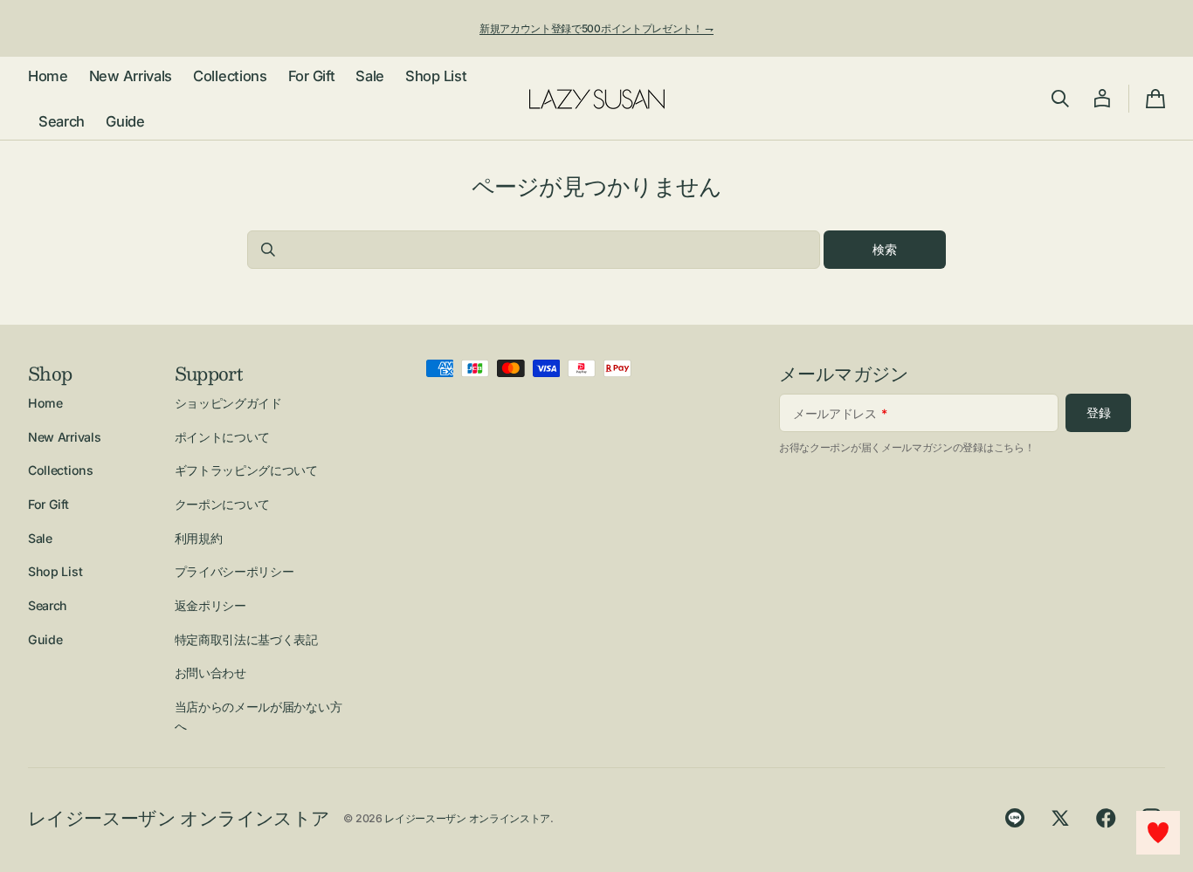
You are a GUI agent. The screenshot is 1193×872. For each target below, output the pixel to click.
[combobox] (533, 249)
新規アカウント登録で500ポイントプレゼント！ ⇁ (596, 28)
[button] (1060, 98)
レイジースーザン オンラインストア (467, 818)
